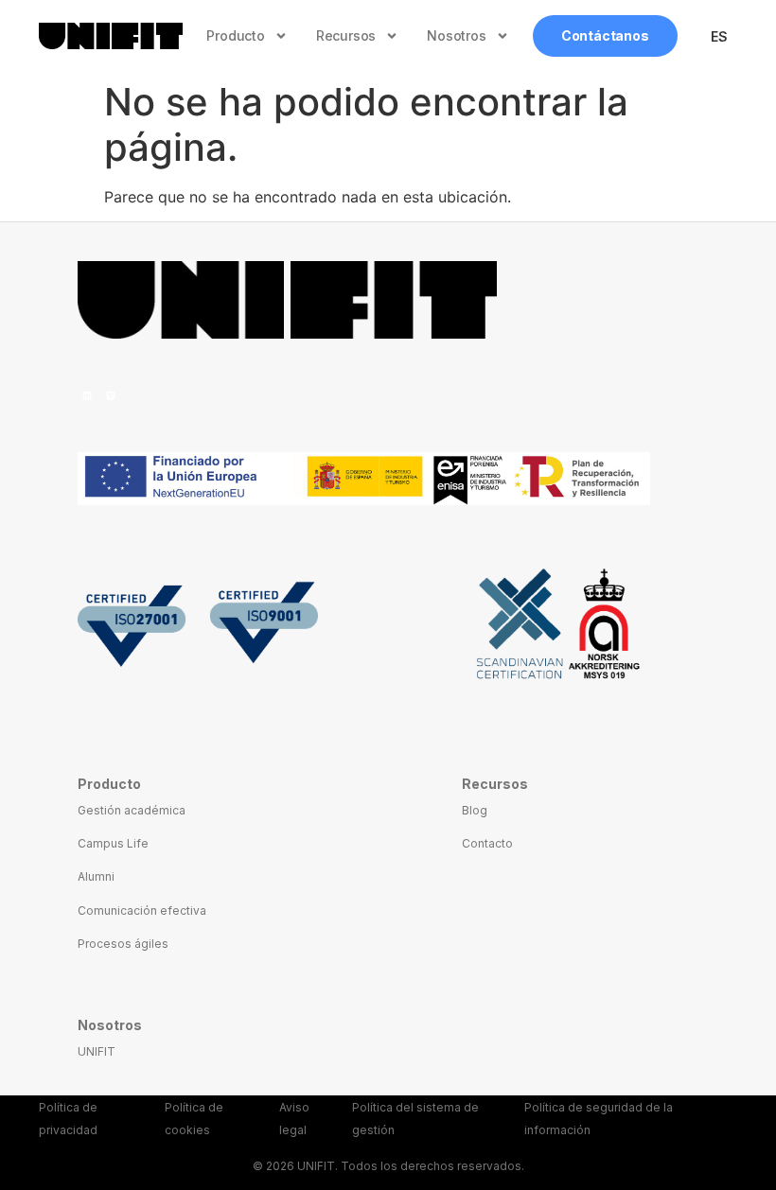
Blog (474, 810)
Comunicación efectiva (142, 910)
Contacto (487, 843)
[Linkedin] (87, 395)
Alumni (96, 876)
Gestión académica (131, 810)
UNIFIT (96, 1051)
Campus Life (113, 843)
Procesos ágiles (123, 943)
